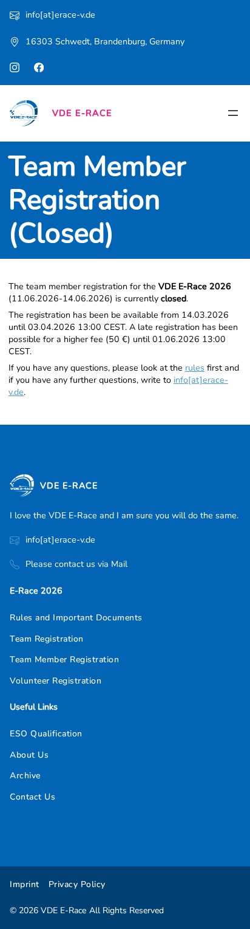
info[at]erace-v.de (60, 15)
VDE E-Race (82, 113)
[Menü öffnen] (233, 113)
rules (194, 368)
